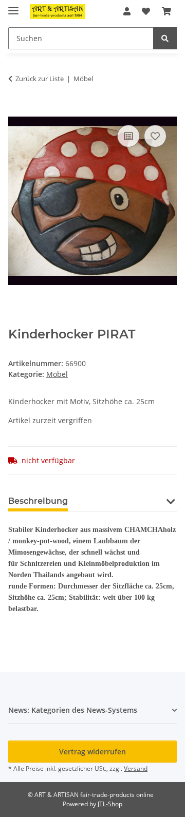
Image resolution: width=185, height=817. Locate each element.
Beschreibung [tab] (38, 501)
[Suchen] (165, 38)
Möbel (57, 374)
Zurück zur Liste (39, 78)
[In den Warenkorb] (16, 111)
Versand (135, 768)
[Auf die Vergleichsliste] (128, 136)
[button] (127, 11)
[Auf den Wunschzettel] (155, 136)
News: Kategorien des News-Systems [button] (72, 710)
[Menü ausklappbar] (13, 6)
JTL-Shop (110, 804)
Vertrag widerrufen (92, 751)
